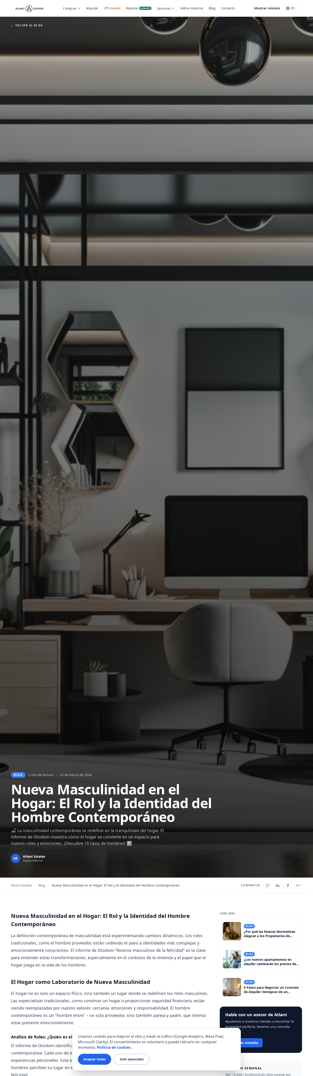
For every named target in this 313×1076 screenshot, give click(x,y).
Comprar (70, 8)
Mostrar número (267, 8)
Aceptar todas (94, 1059)
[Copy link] (298, 885)
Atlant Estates (21, 885)
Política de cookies (114, 1047)
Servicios (163, 8)
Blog (212, 8)
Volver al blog (27, 25)
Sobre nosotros (191, 8)
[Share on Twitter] (268, 885)
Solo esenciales (132, 1059)
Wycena (138, 8)
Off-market (112, 8)
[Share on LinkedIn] (278, 885)
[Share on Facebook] (288, 885)
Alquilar (92, 8)
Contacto (228, 8)
